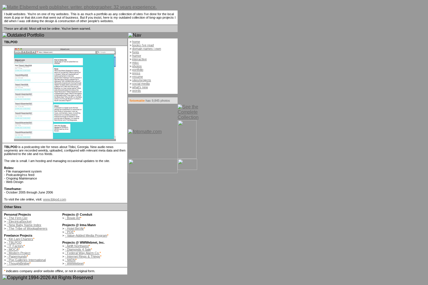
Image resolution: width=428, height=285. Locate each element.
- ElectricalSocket (19, 221)
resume (137, 76)
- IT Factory (15, 246)
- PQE (69, 232)
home (136, 41)
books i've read (143, 45)
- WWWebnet (74, 263)
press (136, 73)
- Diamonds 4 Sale (78, 249)
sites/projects (141, 80)
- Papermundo (17, 256)
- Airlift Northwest (77, 246)
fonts (135, 52)
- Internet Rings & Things (82, 256)
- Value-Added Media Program (86, 235)
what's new (140, 87)
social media (141, 83)
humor (136, 55)
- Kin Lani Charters (20, 239)
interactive (139, 59)
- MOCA (12, 249)
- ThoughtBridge (18, 263)
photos (137, 66)
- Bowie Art (72, 218)
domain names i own (146, 48)
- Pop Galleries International (26, 260)
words (136, 90)
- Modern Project (18, 253)
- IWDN (70, 260)
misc (135, 62)
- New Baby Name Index (24, 225)
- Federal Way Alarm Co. (82, 253)
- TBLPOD (14, 242)
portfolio (137, 69)
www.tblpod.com (54, 199)
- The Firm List (17, 218)
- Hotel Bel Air (74, 228)
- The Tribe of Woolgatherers (27, 228)
